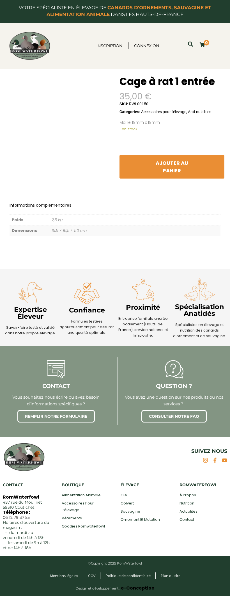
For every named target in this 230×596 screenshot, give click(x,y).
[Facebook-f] (215, 460)
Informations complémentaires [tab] (40, 205)
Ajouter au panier (172, 166)
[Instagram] (205, 460)
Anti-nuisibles (199, 111)
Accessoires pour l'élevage (163, 111)
